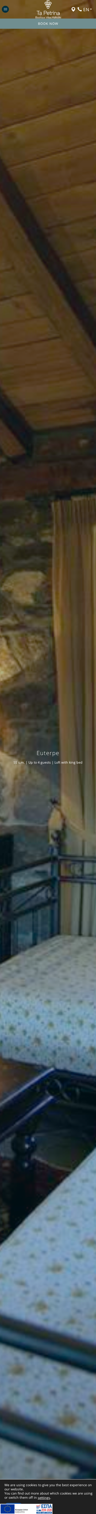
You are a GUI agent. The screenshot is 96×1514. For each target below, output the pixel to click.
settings (44, 1498)
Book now (48, 23)
